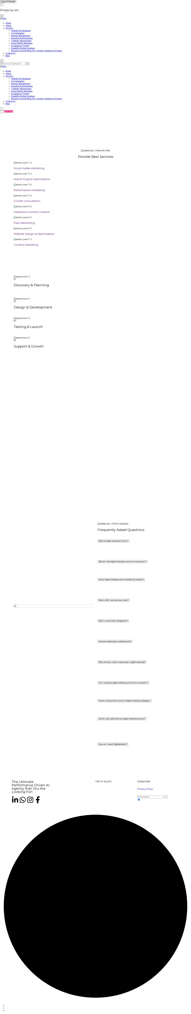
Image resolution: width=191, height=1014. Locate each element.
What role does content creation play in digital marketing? (122, 662)
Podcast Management (20, 35)
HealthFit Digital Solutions (23, 48)
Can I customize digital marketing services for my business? (123, 683)
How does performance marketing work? (115, 641)
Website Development (21, 30)
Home (8, 23)
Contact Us (11, 53)
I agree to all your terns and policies (156, 800)
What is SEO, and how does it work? (113, 600)
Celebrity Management (21, 40)
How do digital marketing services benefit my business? (121, 580)
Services (9, 28)
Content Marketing (26, 244)
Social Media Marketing (21, 43)
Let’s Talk (8, 111)
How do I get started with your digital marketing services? (122, 719)
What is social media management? (113, 621)
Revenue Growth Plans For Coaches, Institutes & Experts (36, 51)
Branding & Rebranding (22, 38)
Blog (8, 56)
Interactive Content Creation (32, 212)
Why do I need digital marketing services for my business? (122, 562)
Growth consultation (27, 201)
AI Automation (17, 33)
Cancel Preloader (8, 1)
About (8, 25)
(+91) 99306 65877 (127, 799)
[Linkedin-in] (15, 799)
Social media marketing (29, 168)
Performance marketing (29, 190)
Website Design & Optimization (34, 234)
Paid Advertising (24, 222)
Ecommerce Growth (20, 45)
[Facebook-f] (37, 799)
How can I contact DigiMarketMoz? (113, 744)
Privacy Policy (145, 789)
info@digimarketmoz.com (107, 799)
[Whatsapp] (22, 799)
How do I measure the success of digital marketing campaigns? (124, 701)
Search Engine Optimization (32, 179)
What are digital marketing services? (113, 541)
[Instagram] (30, 799)
